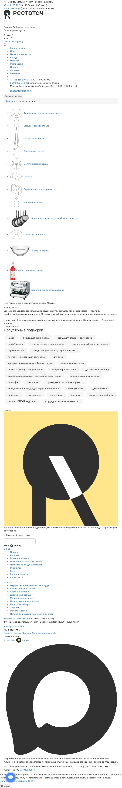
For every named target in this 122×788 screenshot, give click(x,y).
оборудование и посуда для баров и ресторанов (33, 388)
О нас (13, 51)
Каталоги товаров (19, 574)
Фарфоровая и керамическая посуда (43, 112)
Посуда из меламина (34, 234)
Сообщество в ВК (46, 632)
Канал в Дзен (30, 632)
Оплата (14, 66)
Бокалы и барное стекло (36, 125)
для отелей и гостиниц (97, 369)
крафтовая (32, 382)
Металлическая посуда (36, 163)
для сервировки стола (72, 363)
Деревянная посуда (34, 151)
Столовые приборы (34, 138)
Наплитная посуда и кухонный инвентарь (52, 218)
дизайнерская (99, 388)
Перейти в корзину (13, 41)
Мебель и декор (18, 610)
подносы (75, 394)
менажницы (56, 394)
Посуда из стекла (40, 250)
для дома (58, 356)
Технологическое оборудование (47, 289)
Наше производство (20, 54)
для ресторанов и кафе (64, 369)
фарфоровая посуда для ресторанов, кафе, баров (34, 375)
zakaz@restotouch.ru (21, 90)
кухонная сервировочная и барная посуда (30, 363)
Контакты (15, 73)
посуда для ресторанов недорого (61, 401)
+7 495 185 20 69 (13, 5)
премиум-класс (75, 388)
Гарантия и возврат (20, 558)
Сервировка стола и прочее (38, 189)
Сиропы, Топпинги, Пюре (29, 270)
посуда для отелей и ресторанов (75, 337)
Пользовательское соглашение (26, 561)
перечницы (14, 394)
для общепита (15, 344)
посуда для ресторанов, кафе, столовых (54, 350)
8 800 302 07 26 (12, 8)
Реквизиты (15, 567)
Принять (5, 786)
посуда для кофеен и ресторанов (90, 344)
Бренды (14, 57)
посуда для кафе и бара (36, 337)
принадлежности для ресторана (63, 382)
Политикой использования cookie (17, 780)
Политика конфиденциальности (26, 564)
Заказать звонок (13, 95)
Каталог (8, 582)
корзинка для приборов (101, 394)
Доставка (15, 70)
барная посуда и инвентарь (84, 375)
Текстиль (28, 176)
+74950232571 (27, 769)
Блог (12, 570)
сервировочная (16, 350)
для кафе (13, 382)
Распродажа (16, 63)
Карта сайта (16, 577)
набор (11, 337)
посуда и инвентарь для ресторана (26, 356)
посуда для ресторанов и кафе (48, 344)
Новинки (14, 60)
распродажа (34, 394)
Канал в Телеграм (13, 632)
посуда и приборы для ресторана (25, 369)
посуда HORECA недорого (22, 401)
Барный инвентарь (33, 201)
